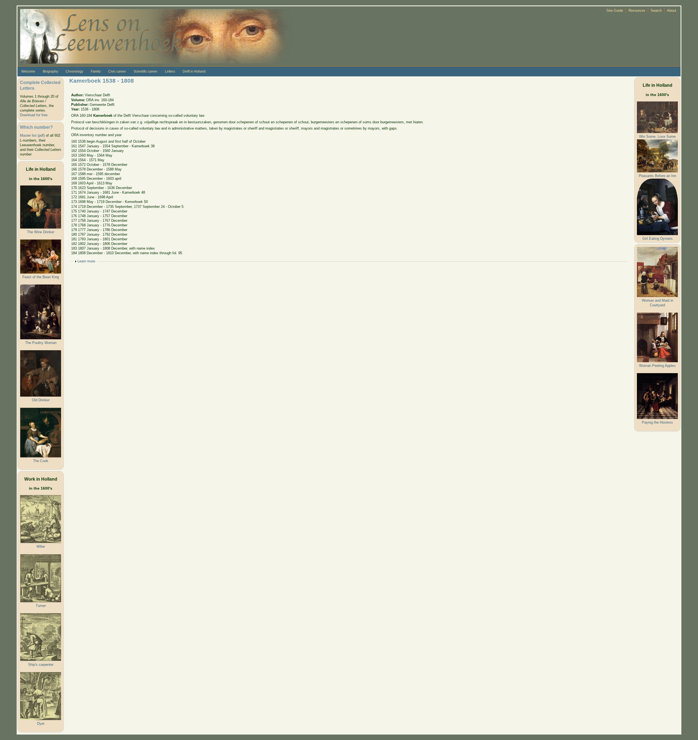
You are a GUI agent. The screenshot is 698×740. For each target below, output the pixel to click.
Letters (170, 71)
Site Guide (614, 10)
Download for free (33, 115)
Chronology (74, 71)
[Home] (156, 36)
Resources (636, 10)
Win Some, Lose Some (657, 136)
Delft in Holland (194, 71)
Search (656, 10)
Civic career (117, 71)
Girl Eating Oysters (657, 238)
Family (96, 71)
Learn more (86, 261)
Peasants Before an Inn (657, 176)
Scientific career (145, 71)
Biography (50, 71)
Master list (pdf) (32, 135)
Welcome (28, 71)
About (671, 10)
